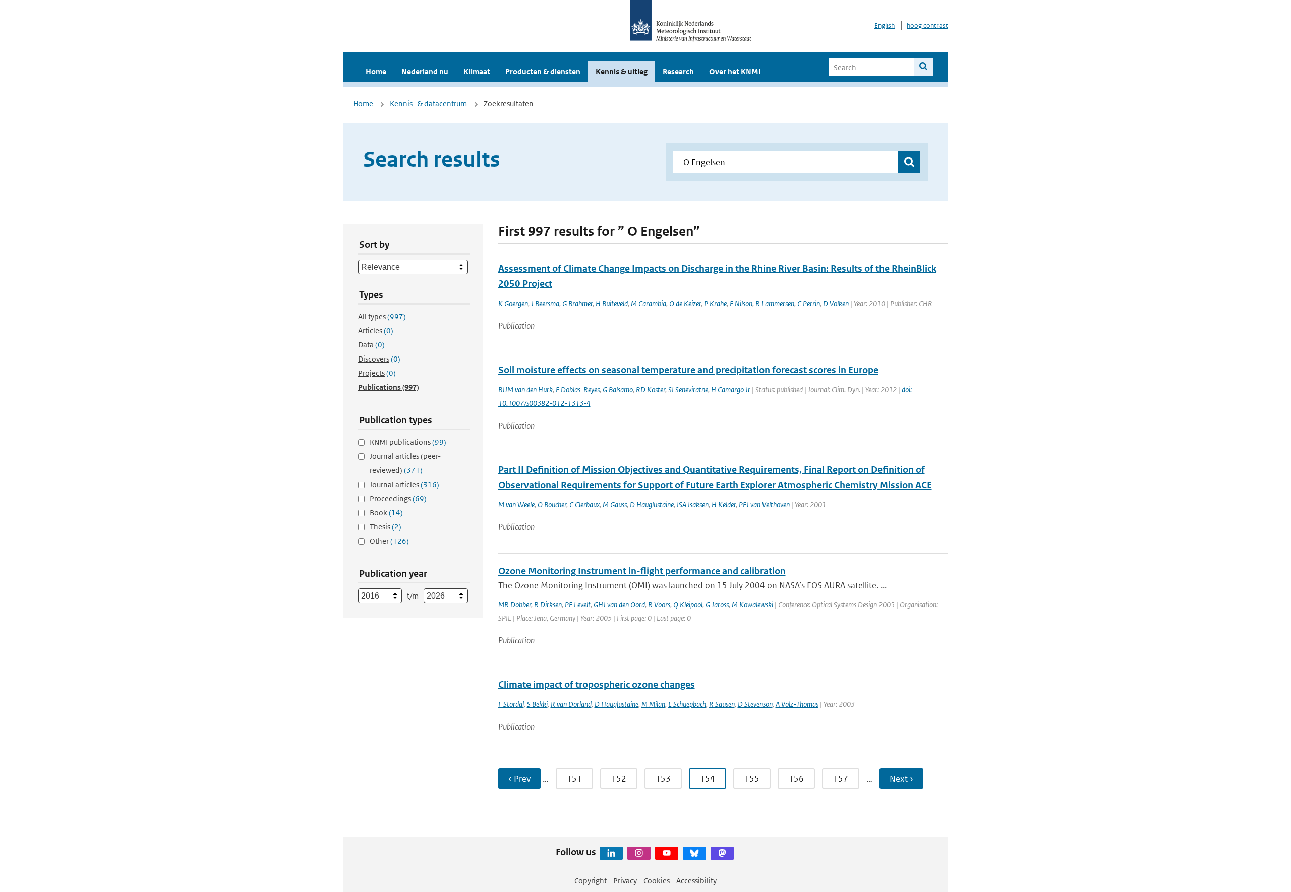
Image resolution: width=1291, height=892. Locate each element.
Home (376, 71)
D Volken (836, 303)
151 (574, 778)
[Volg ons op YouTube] (666, 853)
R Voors (659, 604)
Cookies (656, 880)
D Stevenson (755, 704)
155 (751, 778)
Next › (901, 778)
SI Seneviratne (688, 389)
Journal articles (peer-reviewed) (405, 463)
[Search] (923, 67)
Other (389, 541)
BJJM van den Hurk (525, 389)
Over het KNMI (735, 71)
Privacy (625, 880)
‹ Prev (519, 778)
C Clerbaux (584, 504)
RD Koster (650, 389)
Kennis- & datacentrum (428, 103)
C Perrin (808, 303)
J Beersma (545, 303)
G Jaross (717, 604)
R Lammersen (774, 303)
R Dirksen (548, 604)
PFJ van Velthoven (764, 504)
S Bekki (537, 704)
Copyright (590, 880)
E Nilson (741, 303)
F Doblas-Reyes (578, 389)
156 (796, 778)
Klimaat (476, 71)
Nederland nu (424, 71)
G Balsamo (618, 389)
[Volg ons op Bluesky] (694, 853)
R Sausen (722, 704)
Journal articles (404, 484)
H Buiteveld (612, 303)
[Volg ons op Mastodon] (722, 853)
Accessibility (696, 880)
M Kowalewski (752, 604)
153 (663, 778)
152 (618, 778)
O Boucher (552, 504)
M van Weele (516, 504)
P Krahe (715, 303)
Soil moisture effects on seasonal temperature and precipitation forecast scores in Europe (688, 370)
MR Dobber (514, 604)
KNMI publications (408, 442)
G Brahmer (577, 303)
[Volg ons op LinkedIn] (611, 853)
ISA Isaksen (693, 504)
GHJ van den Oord (619, 604)
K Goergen (513, 303)
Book (386, 512)
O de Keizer (685, 303)
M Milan (653, 704)
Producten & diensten (542, 71)
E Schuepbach (687, 704)
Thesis (385, 526)
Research (678, 71)
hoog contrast (927, 25)
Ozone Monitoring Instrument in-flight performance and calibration (642, 571)
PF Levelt (578, 604)
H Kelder (724, 504)
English (884, 25)
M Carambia (648, 303)
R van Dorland (571, 704)
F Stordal (511, 704)
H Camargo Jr (730, 389)
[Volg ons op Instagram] (639, 853)
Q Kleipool (687, 604)
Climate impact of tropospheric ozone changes (596, 684)
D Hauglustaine (652, 504)
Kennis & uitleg (622, 71)
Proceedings (398, 498)
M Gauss (615, 504)
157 (840, 778)
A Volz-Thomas (797, 704)
